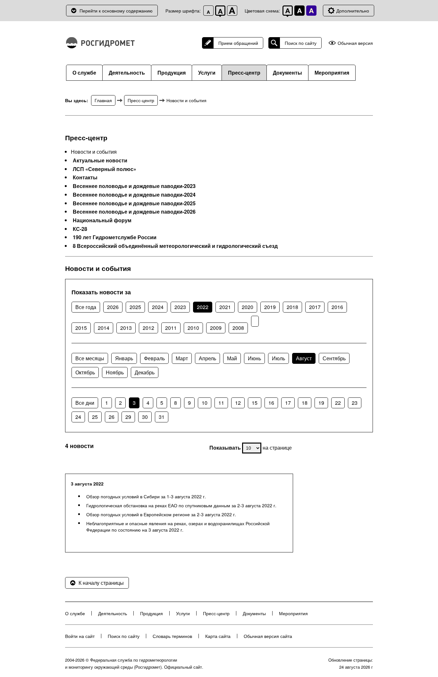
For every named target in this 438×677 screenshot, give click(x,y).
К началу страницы (101, 582)
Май (232, 358)
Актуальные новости (100, 160)
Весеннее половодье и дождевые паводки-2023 (134, 186)
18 (304, 402)
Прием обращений (238, 43)
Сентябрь (334, 358)
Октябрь (85, 372)
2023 (180, 307)
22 (338, 402)
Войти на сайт (80, 636)
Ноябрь (115, 372)
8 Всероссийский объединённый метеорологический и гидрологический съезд (175, 245)
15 (254, 402)
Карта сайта (218, 636)
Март (182, 358)
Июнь (254, 358)
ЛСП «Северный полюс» (104, 169)
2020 (247, 307)
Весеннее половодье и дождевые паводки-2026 (134, 211)
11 (221, 402)
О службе (84, 72)
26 (111, 416)
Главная (103, 100)
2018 (292, 307)
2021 (225, 307)
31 (161, 416)
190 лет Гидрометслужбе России (114, 237)
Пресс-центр (244, 72)
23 (355, 402)
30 (145, 416)
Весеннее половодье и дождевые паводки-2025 (134, 203)
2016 (337, 307)
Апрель (207, 358)
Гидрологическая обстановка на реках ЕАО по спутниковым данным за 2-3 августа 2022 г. (181, 505)
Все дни (84, 402)
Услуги (206, 72)
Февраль (154, 358)
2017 (315, 307)
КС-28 (80, 228)
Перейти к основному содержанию (116, 10)
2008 (238, 327)
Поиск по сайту (300, 43)
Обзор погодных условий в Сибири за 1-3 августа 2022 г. (146, 496)
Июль (278, 358)
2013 (126, 327)
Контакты (85, 177)
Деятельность (127, 72)
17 (288, 402)
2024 (158, 307)
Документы (287, 72)
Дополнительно (352, 10)
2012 (148, 327)
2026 (113, 307)
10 (204, 402)
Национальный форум (102, 220)
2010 (193, 327)
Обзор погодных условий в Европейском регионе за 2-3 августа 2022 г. (161, 514)
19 (321, 402)
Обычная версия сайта (268, 636)
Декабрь (145, 372)
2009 (216, 327)
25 (95, 416)
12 (238, 402)
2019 (270, 307)
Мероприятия (332, 72)
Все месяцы (89, 358)
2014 (103, 327)
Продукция (171, 72)
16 (271, 402)
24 (78, 416)
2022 (202, 307)
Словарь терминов (172, 636)
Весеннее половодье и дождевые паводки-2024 (134, 194)
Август (304, 358)
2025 (135, 307)
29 (128, 416)
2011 (171, 327)
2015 (81, 327)
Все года (85, 307)
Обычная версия (355, 43)
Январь (124, 358)
